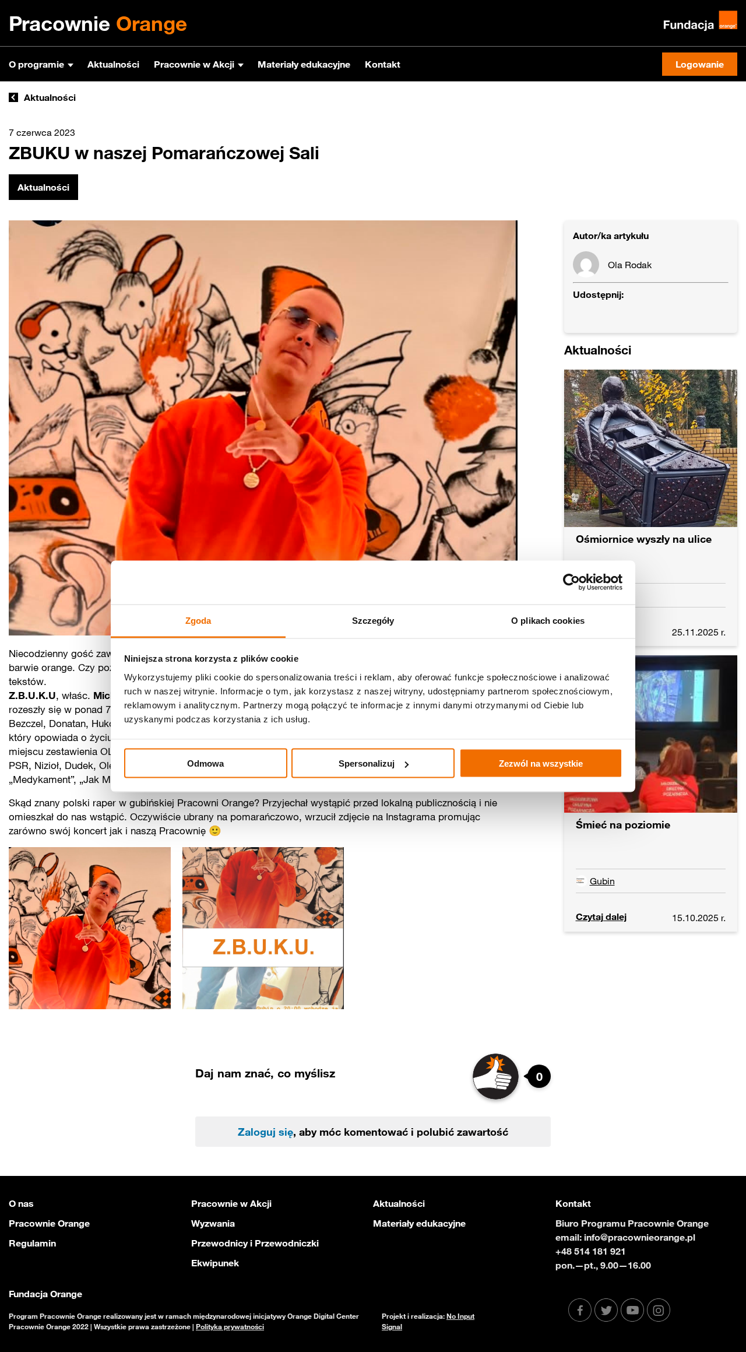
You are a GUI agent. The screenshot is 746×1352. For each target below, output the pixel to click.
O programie (36, 64)
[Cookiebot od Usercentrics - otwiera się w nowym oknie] (571, 582)
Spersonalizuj (367, 763)
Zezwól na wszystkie (541, 763)
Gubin (602, 881)
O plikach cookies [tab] (548, 620)
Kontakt (382, 64)
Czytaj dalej (601, 916)
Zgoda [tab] (198, 620)
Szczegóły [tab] (373, 620)
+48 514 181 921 (590, 1251)
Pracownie (98, 23)
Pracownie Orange (49, 1223)
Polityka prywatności (230, 1326)
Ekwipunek (215, 1263)
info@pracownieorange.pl (639, 1237)
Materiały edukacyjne (304, 64)
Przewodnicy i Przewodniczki (255, 1243)
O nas (21, 1203)
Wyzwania (213, 1223)
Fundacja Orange (45, 1294)
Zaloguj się (265, 1131)
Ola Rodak (630, 265)
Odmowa (205, 763)
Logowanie (699, 64)
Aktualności (113, 64)
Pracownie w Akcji (194, 64)
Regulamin (32, 1243)
